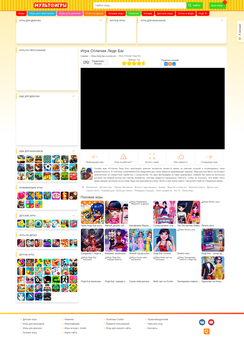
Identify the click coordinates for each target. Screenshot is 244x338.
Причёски (21, 113)
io (112, 29)
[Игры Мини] (73, 280)
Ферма (56, 122)
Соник (30, 84)
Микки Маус (187, 191)
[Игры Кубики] (56, 224)
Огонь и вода (186, 13)
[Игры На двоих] (21, 243)
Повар (56, 131)
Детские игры (165, 13)
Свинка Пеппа (39, 76)
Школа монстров (39, 122)
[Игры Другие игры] (39, 297)
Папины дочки (30, 131)
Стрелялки (151, 29)
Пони (65, 122)
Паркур (169, 37)
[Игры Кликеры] (65, 271)
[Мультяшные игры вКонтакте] (202, 322)
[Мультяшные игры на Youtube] (211, 322)
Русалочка (47, 113)
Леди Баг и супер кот (30, 67)
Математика (92, 187)
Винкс (21, 104)
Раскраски (47, 104)
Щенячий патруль (39, 84)
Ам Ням (73, 67)
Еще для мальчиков (31, 151)
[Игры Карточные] (56, 271)
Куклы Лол (100, 29)
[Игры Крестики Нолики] (73, 271)
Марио (56, 76)
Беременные (73, 122)
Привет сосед (221, 29)
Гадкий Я (56, 84)
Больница (73, 104)
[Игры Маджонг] (56, 196)
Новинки (134, 13)
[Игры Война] (39, 159)
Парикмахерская (39, 113)
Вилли (30, 58)
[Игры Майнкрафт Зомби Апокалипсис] (65, 176)
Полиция (221, 37)
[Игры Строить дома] (21, 280)
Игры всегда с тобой (75, 328)
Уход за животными (65, 37)
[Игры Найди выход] (21, 271)
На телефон (130, 37)
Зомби (160, 29)
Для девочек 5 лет (30, 139)
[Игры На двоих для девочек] (39, 243)
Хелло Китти (47, 76)
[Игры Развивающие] (73, 224)
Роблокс (21, 58)
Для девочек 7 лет (47, 139)
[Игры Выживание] (73, 168)
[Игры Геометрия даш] (73, 288)
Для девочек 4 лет (21, 139)
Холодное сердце (30, 122)
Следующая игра (209, 162)
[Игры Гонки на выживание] (39, 168)
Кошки (74, 29)
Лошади (39, 104)
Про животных (73, 131)
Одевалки (21, 29)
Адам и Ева (39, 58)
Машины (204, 29)
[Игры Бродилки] (30, 288)
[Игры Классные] (30, 280)
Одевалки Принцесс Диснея (21, 131)
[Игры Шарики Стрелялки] (21, 263)
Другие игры (212, 187)
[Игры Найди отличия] (39, 224)
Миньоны (73, 76)
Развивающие (107, 191)
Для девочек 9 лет (65, 139)
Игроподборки (72, 324)
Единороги (91, 29)
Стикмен (21, 67)
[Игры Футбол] (47, 168)
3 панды (65, 58)
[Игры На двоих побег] (56, 243)
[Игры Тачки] (73, 176)
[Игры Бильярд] (39, 280)
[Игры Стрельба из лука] (56, 159)
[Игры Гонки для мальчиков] (30, 159)
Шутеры (143, 37)
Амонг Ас (112, 37)
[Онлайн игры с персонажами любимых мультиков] (50, 5)
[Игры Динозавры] (56, 263)
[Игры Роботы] (56, 176)
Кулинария (30, 37)
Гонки (143, 29)
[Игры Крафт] (47, 159)
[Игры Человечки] (47, 280)
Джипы (186, 37)
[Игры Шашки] (73, 196)
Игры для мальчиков (42, 13)
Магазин (65, 113)
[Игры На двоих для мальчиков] (30, 243)
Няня (56, 104)
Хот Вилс (212, 37)
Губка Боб (21, 76)
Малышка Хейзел (30, 29)
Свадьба (21, 122)
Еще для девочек (29, 96)
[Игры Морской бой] (47, 271)
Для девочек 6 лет (39, 139)
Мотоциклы (195, 37)
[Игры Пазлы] (39, 196)
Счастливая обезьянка (30, 76)
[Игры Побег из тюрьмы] (47, 288)
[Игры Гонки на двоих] (47, 243)
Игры (21, 13)
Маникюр (82, 29)
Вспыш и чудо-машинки (56, 67)
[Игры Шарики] (30, 271)
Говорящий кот (21, 84)
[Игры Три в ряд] (21, 196)
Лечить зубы (65, 131)
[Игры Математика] (30, 204)
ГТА (178, 37)
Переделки (47, 131)
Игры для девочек (70, 13)
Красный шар (56, 58)
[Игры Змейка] (56, 280)
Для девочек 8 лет (56, 139)
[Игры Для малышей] (30, 224)
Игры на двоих (94, 13)
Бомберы (65, 84)
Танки (186, 29)
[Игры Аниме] (21, 297)
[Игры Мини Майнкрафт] (30, 297)
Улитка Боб (47, 58)
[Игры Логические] (30, 196)
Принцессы (30, 113)
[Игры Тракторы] (21, 168)
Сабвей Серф (65, 67)
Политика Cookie (115, 319)
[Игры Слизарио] (65, 263)
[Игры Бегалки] (65, 288)
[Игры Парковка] (21, 159)
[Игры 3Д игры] (47, 263)
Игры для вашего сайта (118, 328)
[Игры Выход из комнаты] (65, 280)
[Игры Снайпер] (73, 159)
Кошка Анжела (73, 113)
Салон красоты (74, 37)
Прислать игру (155, 324)
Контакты (152, 328)
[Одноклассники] (170, 64)
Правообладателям (158, 319)
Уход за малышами (39, 29)
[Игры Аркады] (39, 288)
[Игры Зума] (56, 288)
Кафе (56, 113)
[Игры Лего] (47, 176)
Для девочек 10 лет (73, 139)
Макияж (91, 37)
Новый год (39, 131)
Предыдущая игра (95, 162)
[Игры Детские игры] (21, 224)
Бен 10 (39, 67)
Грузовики (204, 37)
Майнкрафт (169, 29)
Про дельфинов (21, 37)
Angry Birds (65, 76)
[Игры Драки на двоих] (73, 243)
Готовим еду (56, 37)
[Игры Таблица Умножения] (39, 204)
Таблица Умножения (123, 187)
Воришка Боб (73, 58)
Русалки (47, 122)
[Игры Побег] (30, 263)
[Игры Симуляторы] (47, 297)
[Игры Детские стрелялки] (65, 224)
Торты (47, 37)
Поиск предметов (130, 29)
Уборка (56, 29)
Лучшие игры (116, 13)
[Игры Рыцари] (65, 159)
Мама (65, 104)
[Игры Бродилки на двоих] (65, 243)
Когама (148, 13)
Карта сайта (71, 332)
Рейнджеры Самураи (144, 191)
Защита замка (195, 29)
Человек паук (47, 84)
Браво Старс (212, 29)
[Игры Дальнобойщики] (30, 168)
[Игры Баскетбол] (56, 168)
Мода (100, 37)
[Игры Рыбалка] (30, 176)
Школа (30, 104)
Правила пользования (117, 324)
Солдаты (178, 29)
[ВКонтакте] (166, 64)
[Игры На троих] (39, 263)
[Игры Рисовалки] (47, 224)
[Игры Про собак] (73, 263)
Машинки (160, 37)
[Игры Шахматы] (65, 196)
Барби (47, 29)
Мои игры (217, 5)
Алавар (162, 187)
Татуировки (39, 37)
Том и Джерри (47, 67)
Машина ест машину (151, 37)
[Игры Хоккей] (65, 168)
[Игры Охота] (21, 176)
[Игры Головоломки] (47, 196)
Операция (82, 37)
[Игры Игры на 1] (39, 271)
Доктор (65, 29)
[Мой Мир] (174, 64)
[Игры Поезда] (39, 176)
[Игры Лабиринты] (21, 288)
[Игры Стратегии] (21, 204)
